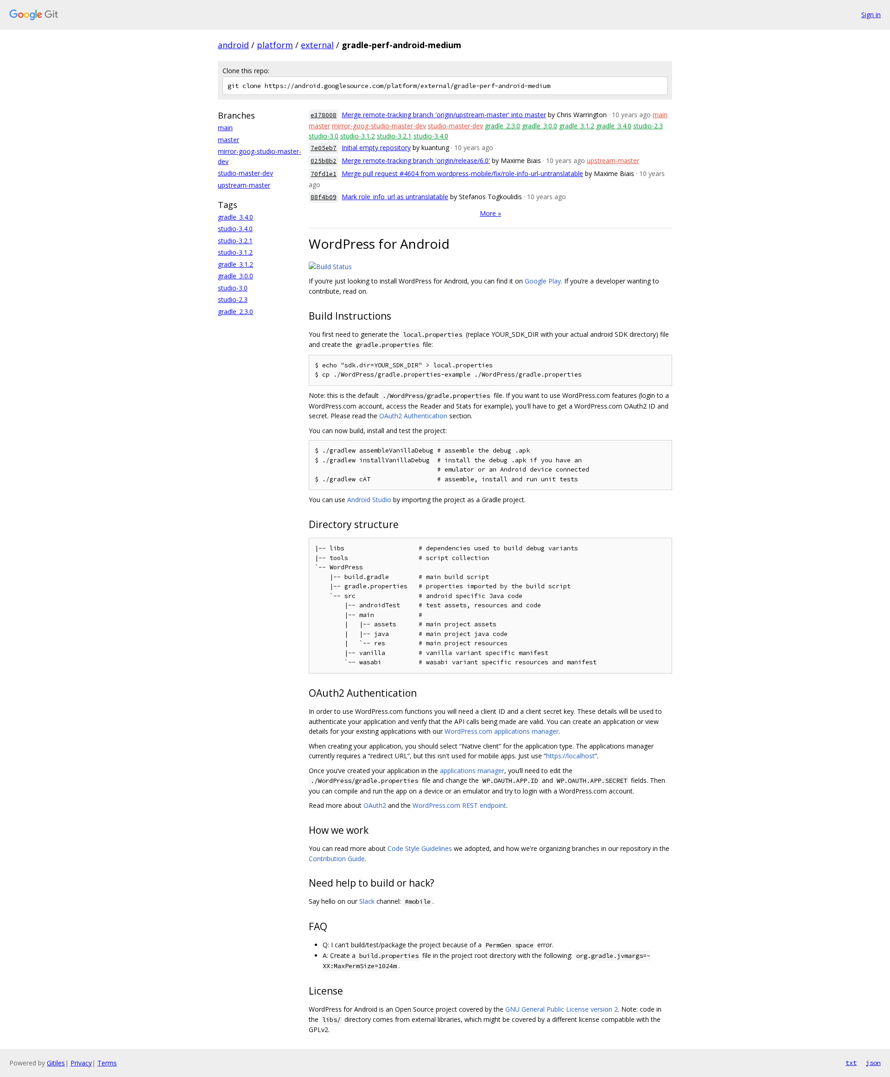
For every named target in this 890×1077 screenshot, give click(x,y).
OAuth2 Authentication (413, 415)
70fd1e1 (324, 174)
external (317, 44)
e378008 (324, 115)
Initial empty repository (376, 147)
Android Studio (369, 499)
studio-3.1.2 (235, 252)
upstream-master (244, 185)
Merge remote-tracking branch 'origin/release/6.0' (416, 160)
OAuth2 (374, 805)
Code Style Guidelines (420, 848)
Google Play (543, 281)
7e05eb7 (324, 148)
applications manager (472, 770)
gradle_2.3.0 (235, 311)
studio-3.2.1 (235, 240)
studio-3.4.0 (235, 228)
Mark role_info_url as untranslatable (395, 196)
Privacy (81, 1062)
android (233, 44)
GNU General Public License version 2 (561, 1009)
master (228, 139)
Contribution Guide (337, 858)
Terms (107, 1062)
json (873, 1062)
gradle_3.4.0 (235, 217)
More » (490, 213)
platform (275, 44)
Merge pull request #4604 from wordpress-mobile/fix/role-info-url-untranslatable (462, 173)
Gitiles (56, 1062)
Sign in (871, 14)
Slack (367, 901)
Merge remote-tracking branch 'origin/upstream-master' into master (444, 114)
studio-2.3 (233, 299)
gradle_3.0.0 (235, 275)
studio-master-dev (245, 173)
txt (851, 1062)
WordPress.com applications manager (502, 731)
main (225, 127)
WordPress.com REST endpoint (459, 805)
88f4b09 (324, 197)
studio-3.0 (233, 287)
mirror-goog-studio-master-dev (379, 125)
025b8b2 (324, 161)
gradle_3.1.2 (235, 264)
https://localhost (570, 755)
